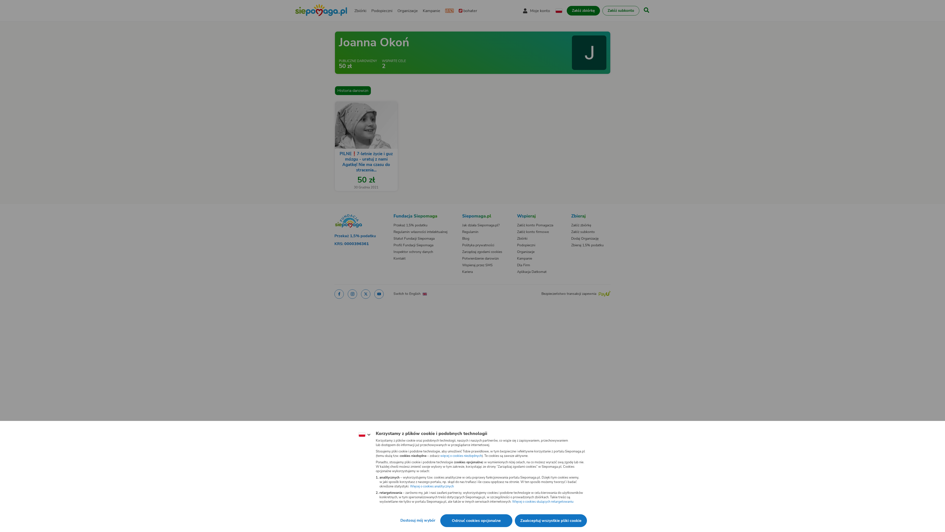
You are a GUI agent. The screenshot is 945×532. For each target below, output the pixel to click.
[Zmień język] (364, 434)
